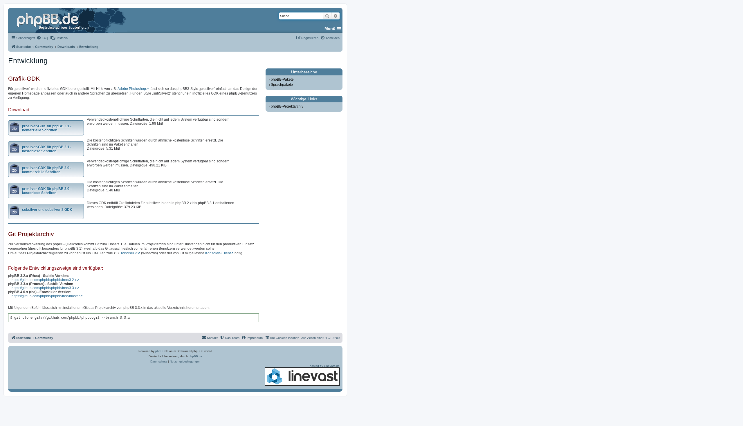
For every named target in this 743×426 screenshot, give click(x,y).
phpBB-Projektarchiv (287, 106)
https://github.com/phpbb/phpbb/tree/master (46, 296)
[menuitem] (42, 38)
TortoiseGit (128, 253)
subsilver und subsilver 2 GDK (47, 210)
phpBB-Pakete (282, 79)
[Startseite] (53, 20)
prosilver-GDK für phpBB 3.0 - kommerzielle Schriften (46, 170)
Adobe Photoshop (132, 89)
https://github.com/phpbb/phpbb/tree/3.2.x (44, 280)
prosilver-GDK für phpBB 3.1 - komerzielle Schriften (46, 128)
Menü (330, 28)
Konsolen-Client (218, 253)
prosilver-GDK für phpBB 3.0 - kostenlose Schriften (46, 191)
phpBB (160, 351)
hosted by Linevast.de (325, 365)
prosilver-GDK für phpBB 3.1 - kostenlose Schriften (46, 149)
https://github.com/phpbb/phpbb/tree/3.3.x (44, 288)
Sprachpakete (282, 85)
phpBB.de (195, 356)
